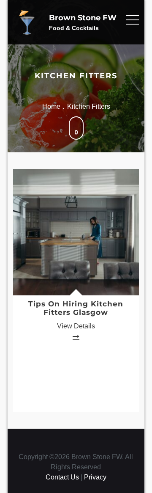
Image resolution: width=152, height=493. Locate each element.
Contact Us (62, 477)
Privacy (95, 477)
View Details (76, 326)
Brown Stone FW (83, 17)
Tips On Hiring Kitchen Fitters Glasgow (75, 308)
